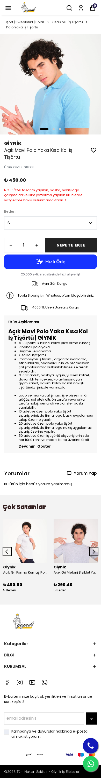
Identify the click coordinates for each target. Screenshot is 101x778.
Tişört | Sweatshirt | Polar (24, 22)
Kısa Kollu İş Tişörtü (67, 22)
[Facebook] (7, 682)
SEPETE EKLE (70, 245)
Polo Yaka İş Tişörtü (22, 27)
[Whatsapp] (44, 682)
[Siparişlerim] (81, 8)
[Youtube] (32, 682)
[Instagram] (20, 682)
